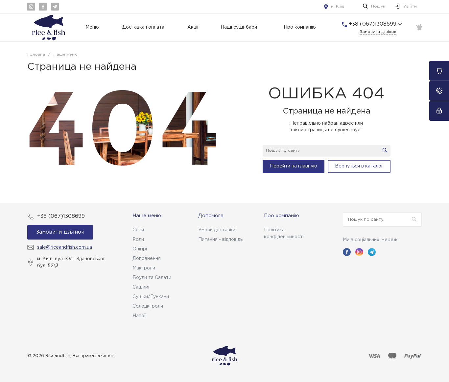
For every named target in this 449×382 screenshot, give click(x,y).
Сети (138, 230)
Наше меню (146, 216)
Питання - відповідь (220, 240)
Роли (138, 240)
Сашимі (140, 287)
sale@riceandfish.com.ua (64, 247)
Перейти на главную (293, 166)
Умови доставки (216, 230)
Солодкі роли (147, 306)
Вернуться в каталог (359, 166)
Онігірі (139, 249)
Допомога (211, 216)
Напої (139, 316)
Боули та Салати (151, 278)
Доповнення (146, 259)
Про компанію (281, 216)
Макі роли (143, 268)
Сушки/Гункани (150, 297)
